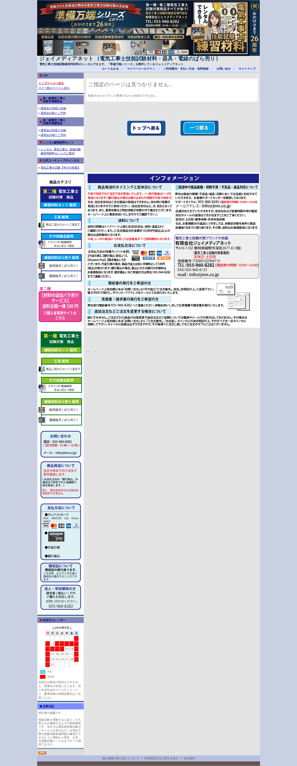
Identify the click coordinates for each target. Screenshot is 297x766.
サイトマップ (247, 68)
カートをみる (110, 68)
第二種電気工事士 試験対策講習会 (65, 122)
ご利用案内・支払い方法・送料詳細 (186, 68)
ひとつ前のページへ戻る (54, 88)
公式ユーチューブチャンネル (61, 160)
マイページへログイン (141, 68)
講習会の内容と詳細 (53, 108)
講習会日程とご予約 (53, 113)
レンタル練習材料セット (58, 142)
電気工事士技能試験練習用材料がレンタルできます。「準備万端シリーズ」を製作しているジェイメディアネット (111, 64)
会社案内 (189, 758)
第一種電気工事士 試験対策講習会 (65, 100)
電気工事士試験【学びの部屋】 (60, 167)
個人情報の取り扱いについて (120, 758)
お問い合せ (224, 68)
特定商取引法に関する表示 (161, 758)
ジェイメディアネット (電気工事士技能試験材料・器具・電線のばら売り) (129, 58)
